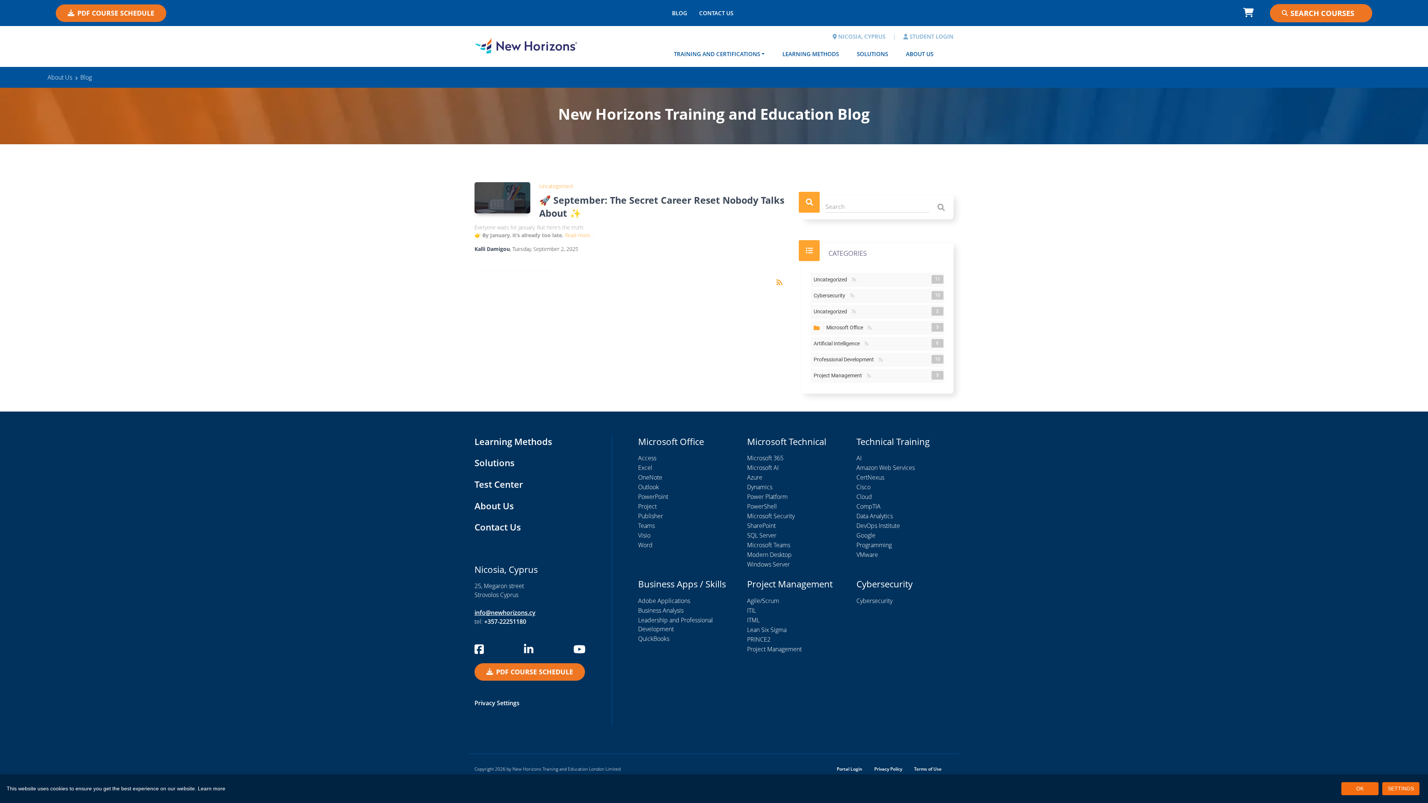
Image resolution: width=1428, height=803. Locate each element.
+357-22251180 (505, 621)
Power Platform (767, 497)
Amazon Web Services (885, 468)
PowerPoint (653, 497)
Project (647, 506)
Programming (874, 545)
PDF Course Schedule (115, 13)
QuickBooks (653, 639)
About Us (919, 54)
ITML (753, 620)
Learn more (211, 788)
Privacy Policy (888, 769)
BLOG (679, 13)
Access (647, 458)
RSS (854, 279)
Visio (644, 535)
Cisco (863, 487)
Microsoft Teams (768, 545)
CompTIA (868, 506)
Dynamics (759, 487)
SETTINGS (1401, 788)
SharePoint (761, 526)
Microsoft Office (846, 327)
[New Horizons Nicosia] (526, 45)
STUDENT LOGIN (930, 36)
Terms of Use (928, 769)
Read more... (579, 235)
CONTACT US (716, 13)
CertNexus (870, 477)
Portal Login (849, 769)
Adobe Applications (664, 601)
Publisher (650, 516)
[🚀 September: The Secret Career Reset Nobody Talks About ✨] (502, 197)
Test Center (499, 484)
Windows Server (768, 564)
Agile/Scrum (763, 601)
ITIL (751, 610)
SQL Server (761, 535)
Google (865, 535)
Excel (645, 468)
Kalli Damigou (492, 248)
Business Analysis (661, 610)
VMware (867, 555)
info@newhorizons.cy (505, 613)
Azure (754, 477)
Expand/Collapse (817, 328)
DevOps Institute (878, 526)
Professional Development (845, 359)
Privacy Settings (497, 703)
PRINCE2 (759, 639)
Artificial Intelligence (838, 343)
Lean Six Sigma (767, 630)
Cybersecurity (831, 295)
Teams (646, 526)
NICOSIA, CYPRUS (861, 36)
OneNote (650, 477)
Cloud (864, 497)
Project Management (839, 375)
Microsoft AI (763, 468)
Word (645, 545)
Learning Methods (810, 54)
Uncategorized (556, 186)
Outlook (648, 487)
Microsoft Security (771, 516)
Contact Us (498, 527)
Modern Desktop (769, 555)
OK (1360, 788)
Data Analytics (874, 516)
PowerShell (762, 506)
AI (859, 458)
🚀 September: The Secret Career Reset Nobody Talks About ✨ (661, 206)
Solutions (872, 54)
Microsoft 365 (765, 458)
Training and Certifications (717, 54)
